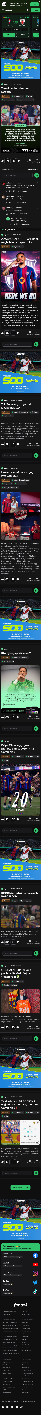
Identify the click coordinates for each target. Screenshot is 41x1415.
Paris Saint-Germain (28, 1387)
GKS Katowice (7, 1390)
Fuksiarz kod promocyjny (10, 1334)
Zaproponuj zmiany (9, 1311)
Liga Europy (25, 1347)
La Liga (24, 1334)
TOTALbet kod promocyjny (11, 1353)
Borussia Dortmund (27, 1384)
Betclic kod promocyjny (10, 1347)
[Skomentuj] (36, 344)
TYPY (22, 35)
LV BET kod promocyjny (10, 1336)
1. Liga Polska (25, 1325)
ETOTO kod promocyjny (10, 1322)
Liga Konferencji (26, 1350)
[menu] (2, 10)
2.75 (24, 30)
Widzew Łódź (6, 1384)
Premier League (26, 1331)
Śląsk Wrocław (7, 1373)
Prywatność (26, 1314)
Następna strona (19, 1187)
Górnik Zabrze (7, 1370)
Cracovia (5, 1376)
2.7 (7, 30)
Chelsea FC (25, 1365)
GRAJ (9, 35)
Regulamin (6, 1314)
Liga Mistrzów (26, 1345)
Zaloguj (35, 10)
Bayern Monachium (27, 1381)
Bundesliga (25, 1336)
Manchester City (26, 1370)
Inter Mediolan (26, 1392)
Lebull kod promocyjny (9, 1325)
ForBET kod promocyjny (10, 1350)
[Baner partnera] (20, 60)
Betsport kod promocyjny (10, 1328)
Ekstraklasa (25, 1322)
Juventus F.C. (26, 1390)
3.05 (16, 30)
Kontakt (24, 1311)
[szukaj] (28, 10)
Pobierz (34, 4)
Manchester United (27, 1373)
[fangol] (20, 1305)
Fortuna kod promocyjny (10, 1339)
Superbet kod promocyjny (10, 1331)
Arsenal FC (25, 1362)
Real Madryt (25, 1376)
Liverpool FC (25, 1367)
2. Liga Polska (26, 1328)
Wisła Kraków (6, 1365)
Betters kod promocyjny (10, 1345)
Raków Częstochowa (9, 1387)
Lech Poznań (6, 1367)
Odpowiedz (22, 191)
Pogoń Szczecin (7, 1381)
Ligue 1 (24, 1342)
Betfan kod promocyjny (10, 1342)
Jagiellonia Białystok (9, 1378)
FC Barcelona (26, 1378)
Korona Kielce (7, 1392)
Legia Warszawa (7, 1362)
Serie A (24, 1339)
